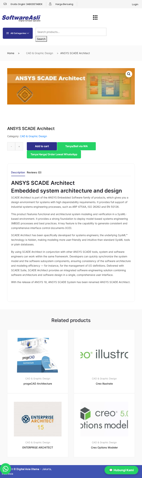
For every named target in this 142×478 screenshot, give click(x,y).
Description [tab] (18, 172)
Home (10, 53)
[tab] (18, 173)
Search (41, 38)
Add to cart (42, 146)
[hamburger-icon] (95, 18)
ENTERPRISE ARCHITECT (37, 447)
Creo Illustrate (104, 383)
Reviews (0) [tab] (34, 172)
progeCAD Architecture (37, 383)
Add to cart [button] (40, 469)
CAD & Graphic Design (39, 53)
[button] (129, 74)
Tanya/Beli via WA (76, 146)
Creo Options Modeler (104, 447)
